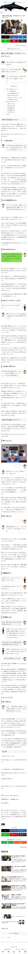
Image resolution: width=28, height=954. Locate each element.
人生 (3, 824)
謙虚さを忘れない (8, 679)
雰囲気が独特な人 (9, 558)
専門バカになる (11, 103)
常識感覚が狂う (11, 108)
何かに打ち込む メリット (12, 89)
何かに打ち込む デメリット (13, 101)
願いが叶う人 (8, 294)
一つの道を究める (12, 91)
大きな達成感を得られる (13, 93)
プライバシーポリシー (21, 949)
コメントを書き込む (14, 933)
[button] (22, 41)
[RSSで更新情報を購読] (20, 842)
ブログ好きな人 (14, 181)
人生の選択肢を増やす (15, 743)
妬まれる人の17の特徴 (7, 697)
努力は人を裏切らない (10, 278)
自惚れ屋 (4, 677)
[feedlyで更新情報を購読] (7, 842)
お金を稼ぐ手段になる (13, 99)
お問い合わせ (7, 949)
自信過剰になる (11, 110)
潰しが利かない (11, 112)
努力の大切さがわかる (13, 95)
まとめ (8, 114)
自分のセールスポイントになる (15, 97)
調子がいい (15, 685)
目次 (12, 86)
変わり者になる (11, 105)
